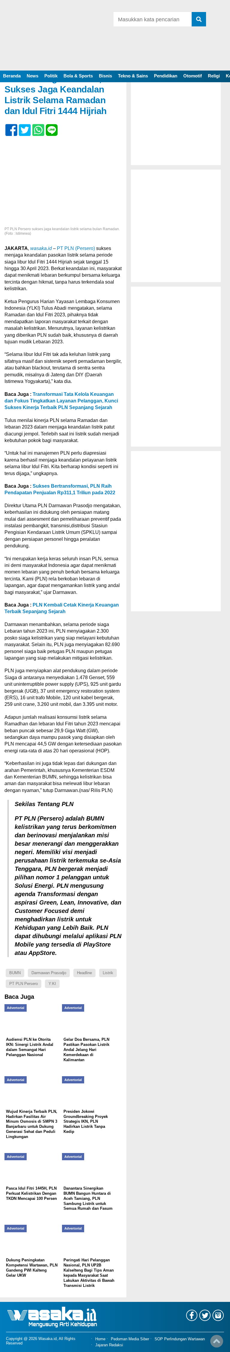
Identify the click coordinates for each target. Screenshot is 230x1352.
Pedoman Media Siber (130, 1339)
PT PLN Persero (23, 983)
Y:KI (52, 983)
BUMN (15, 973)
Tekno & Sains (133, 75)
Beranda (12, 75)
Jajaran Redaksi (109, 1345)
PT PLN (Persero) (76, 248)
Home (100, 1339)
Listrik (108, 973)
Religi (214, 75)
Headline (84, 973)
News (32, 75)
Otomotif (192, 75)
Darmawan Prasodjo (48, 973)
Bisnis (105, 75)
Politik (51, 75)
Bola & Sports (78, 75)
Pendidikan (165, 75)
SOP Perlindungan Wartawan (180, 1339)
